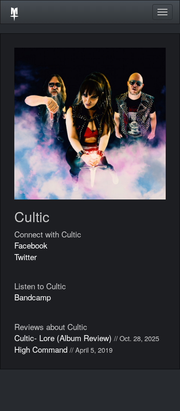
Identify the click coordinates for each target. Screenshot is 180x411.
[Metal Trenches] (14, 12)
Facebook (31, 245)
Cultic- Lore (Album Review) (63, 337)
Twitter (25, 256)
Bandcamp (32, 297)
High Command (40, 349)
